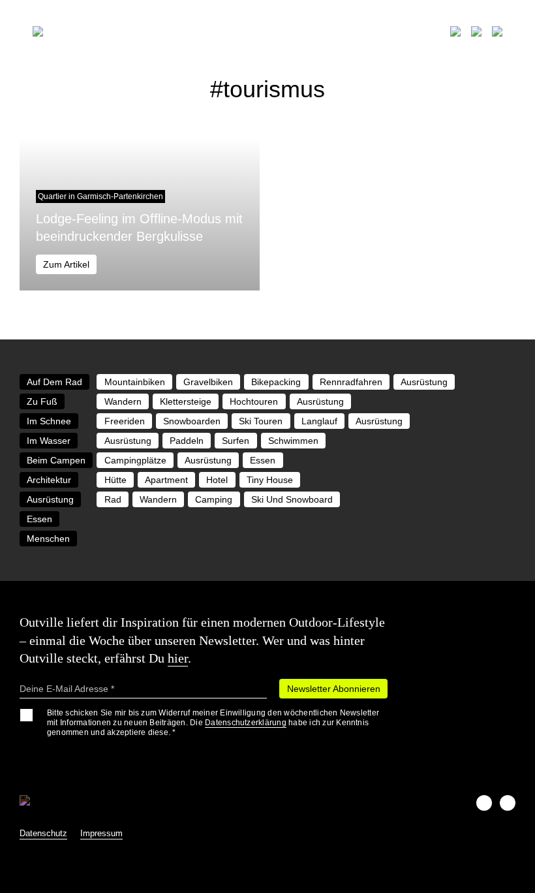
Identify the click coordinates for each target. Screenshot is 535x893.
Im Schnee (49, 421)
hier (178, 658)
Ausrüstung (424, 382)
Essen (262, 460)
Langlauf (319, 421)
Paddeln (187, 440)
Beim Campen (56, 460)
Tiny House (270, 480)
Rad (112, 499)
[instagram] (507, 803)
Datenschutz (43, 833)
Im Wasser (48, 440)
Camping (213, 499)
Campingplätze (135, 460)
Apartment (166, 480)
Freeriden (124, 421)
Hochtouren (254, 401)
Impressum (101, 833)
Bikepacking (276, 382)
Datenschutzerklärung (245, 722)
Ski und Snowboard (292, 499)
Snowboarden (192, 421)
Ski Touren (261, 421)
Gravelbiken (208, 382)
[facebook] (484, 803)
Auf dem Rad (54, 382)
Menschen (48, 538)
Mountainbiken (134, 382)
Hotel (217, 480)
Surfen (235, 440)
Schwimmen (293, 440)
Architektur (49, 480)
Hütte (115, 480)
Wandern (123, 401)
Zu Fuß (42, 401)
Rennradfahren (351, 382)
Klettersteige (185, 401)
